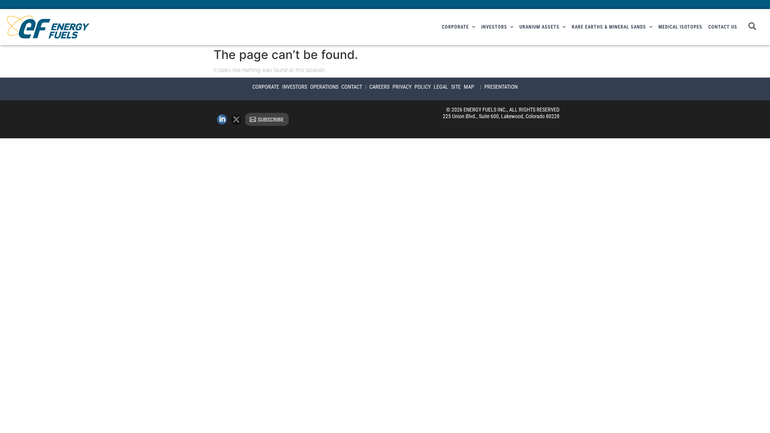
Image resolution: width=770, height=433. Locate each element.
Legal (441, 87)
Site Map (462, 87)
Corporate (455, 27)
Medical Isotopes (680, 27)
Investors (494, 27)
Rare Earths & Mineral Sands (609, 27)
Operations (324, 87)
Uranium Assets (539, 27)
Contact (351, 87)
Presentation (501, 87)
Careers (379, 87)
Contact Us (722, 27)
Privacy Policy (412, 87)
